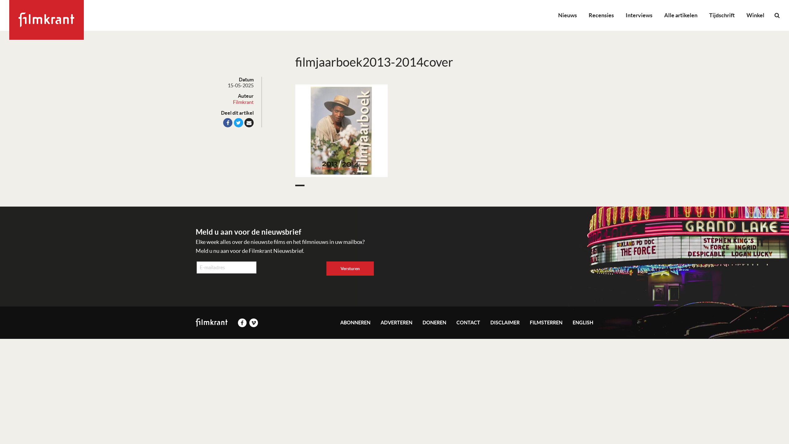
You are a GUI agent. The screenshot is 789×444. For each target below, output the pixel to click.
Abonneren (355, 322)
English (583, 322)
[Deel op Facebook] (227, 122)
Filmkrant (243, 102)
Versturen (350, 268)
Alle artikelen (680, 15)
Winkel (755, 15)
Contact (468, 322)
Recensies (601, 15)
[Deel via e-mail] (249, 122)
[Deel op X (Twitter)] (238, 122)
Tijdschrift (722, 15)
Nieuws (567, 15)
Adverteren (396, 322)
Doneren (434, 322)
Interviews (639, 15)
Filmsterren (546, 322)
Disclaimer (505, 322)
